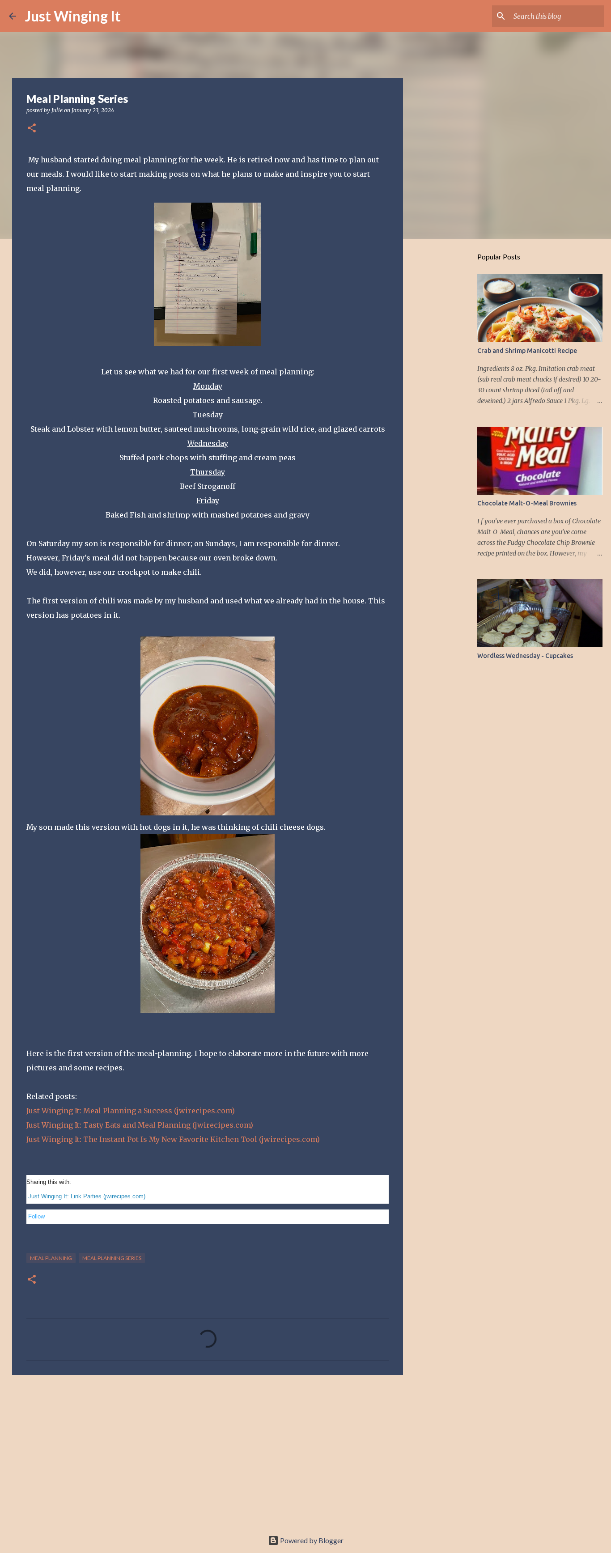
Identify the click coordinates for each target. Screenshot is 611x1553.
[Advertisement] (207, 1451)
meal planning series (111, 1258)
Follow (36, 1216)
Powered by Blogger (311, 1540)
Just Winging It (73, 16)
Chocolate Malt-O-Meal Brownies (527, 503)
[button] (31, 129)
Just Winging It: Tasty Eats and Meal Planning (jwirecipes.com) (139, 1124)
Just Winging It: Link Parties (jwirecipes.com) (86, 1196)
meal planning (51, 1258)
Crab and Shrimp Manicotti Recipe (527, 350)
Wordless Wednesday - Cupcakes (525, 655)
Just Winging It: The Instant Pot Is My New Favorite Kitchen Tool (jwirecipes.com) (173, 1139)
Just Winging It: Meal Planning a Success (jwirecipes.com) (130, 1110)
